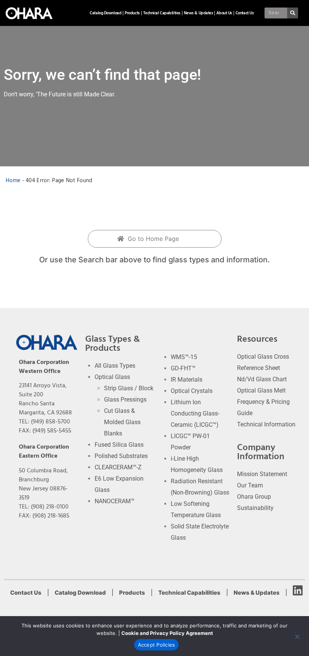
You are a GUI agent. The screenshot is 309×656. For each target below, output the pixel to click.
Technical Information (266, 424)
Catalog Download (105, 13)
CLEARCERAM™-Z (118, 467)
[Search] (292, 13)
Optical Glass (112, 377)
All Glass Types (115, 365)
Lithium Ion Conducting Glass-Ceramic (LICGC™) (195, 413)
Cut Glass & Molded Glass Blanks (122, 422)
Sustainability (255, 507)
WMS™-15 (184, 357)
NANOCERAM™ (115, 501)
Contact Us (245, 13)
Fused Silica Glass (119, 444)
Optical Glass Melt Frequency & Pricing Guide (263, 402)
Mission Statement (262, 474)
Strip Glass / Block (128, 388)
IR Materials (186, 379)
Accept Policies (156, 645)
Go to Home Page (152, 238)
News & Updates (198, 13)
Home (13, 180)
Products (132, 13)
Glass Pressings (125, 399)
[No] (297, 635)
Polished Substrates (121, 456)
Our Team (250, 485)
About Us (224, 13)
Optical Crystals (192, 390)
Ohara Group (254, 496)
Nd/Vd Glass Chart (262, 379)
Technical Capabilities (162, 13)
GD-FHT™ (183, 368)
